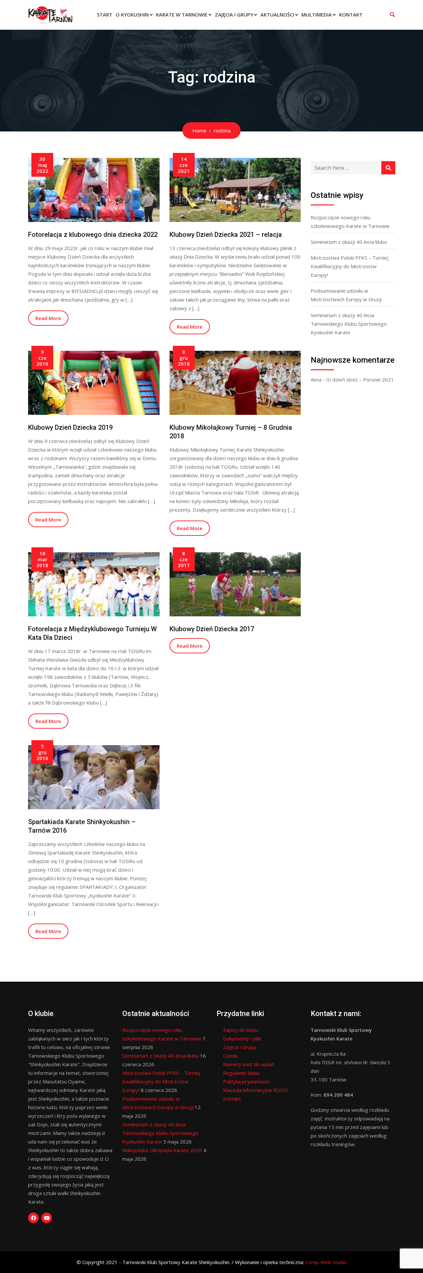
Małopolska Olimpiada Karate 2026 (162, 1150)
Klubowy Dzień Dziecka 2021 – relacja (226, 234)
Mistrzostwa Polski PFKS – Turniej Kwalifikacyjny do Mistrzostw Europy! (349, 266)
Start (104, 14)
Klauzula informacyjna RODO (255, 1090)
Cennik (230, 1055)
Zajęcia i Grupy (234, 14)
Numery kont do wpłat (248, 1064)
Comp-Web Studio (326, 1262)
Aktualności (277, 14)
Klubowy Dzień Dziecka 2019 (70, 427)
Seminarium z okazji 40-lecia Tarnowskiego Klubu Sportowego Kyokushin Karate (349, 324)
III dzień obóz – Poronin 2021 (360, 379)
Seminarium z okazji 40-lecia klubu (349, 241)
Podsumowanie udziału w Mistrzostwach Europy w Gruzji (346, 295)
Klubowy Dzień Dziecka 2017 (212, 629)
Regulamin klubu (241, 1073)
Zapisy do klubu (240, 1030)
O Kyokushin (132, 14)
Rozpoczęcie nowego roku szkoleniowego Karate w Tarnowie (350, 221)
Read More (48, 318)
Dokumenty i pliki (242, 1038)
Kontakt (351, 14)
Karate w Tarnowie (182, 14)
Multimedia (316, 14)
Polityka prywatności (246, 1081)
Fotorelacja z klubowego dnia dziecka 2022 (93, 234)
